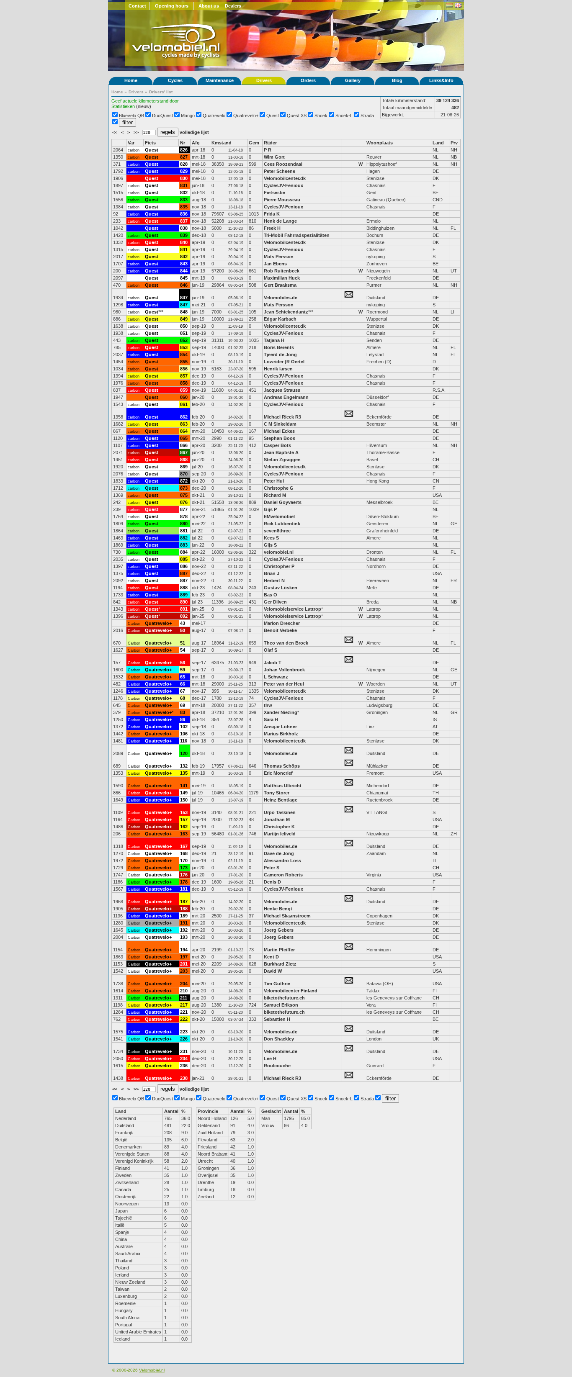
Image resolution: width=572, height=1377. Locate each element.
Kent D (271, 956)
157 (184, 819)
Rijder (270, 142)
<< (115, 132)
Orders (308, 80)
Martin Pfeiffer (279, 949)
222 (184, 1019)
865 (184, 438)
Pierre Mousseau (282, 199)
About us (208, 5)
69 (182, 705)
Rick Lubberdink (282, 523)
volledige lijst (194, 132)
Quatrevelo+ (245, 115)
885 (184, 559)
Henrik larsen (278, 368)
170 (184, 860)
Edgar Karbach (280, 318)
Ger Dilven (275, 601)
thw (268, 705)
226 (184, 1038)
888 (184, 587)
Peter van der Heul (284, 683)
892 (184, 616)
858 (184, 382)
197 (184, 956)
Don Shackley (279, 1038)
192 (184, 930)
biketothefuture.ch (284, 997)
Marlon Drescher (282, 623)
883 (184, 544)
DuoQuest (162, 115)
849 (184, 318)
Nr (182, 142)
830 (184, 178)
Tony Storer (276, 792)
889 (184, 594)
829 (184, 171)
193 (184, 937)
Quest (272, 115)
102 (184, 726)
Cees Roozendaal (283, 164)
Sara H (271, 719)
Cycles (175, 80)
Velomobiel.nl (152, 1370)
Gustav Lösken (280, 587)
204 (184, 983)
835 (184, 206)
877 (184, 509)
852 (184, 340)
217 (184, 1004)
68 (182, 698)
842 (184, 256)
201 (184, 963)
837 (184, 221)
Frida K (272, 213)
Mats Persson (279, 256)
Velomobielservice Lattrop (292, 608)
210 (184, 990)
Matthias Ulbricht (282, 785)
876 (184, 502)
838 (184, 228)
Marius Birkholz (281, 733)
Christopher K (279, 826)
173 (184, 867)
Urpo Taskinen (280, 812)
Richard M (275, 495)
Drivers (264, 80)
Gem (254, 142)
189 (184, 915)
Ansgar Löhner (280, 726)
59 (182, 669)
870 (184, 473)
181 (184, 888)
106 (184, 733)
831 (184, 185)
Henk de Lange (280, 221)
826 (184, 149)
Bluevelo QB (131, 115)
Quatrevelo (214, 115)
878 (184, 516)
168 (184, 853)
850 (184, 326)
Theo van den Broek (286, 642)
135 (184, 773)
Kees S (271, 537)
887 (184, 573)
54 (182, 650)
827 (184, 156)
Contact (137, 5)
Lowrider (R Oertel (284, 361)
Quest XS (297, 115)
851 (184, 333)
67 (182, 691)
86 (182, 719)
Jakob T (272, 662)
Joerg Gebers (279, 930)
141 (184, 785)
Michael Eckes (279, 431)
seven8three (278, 530)
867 (184, 452)
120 (184, 753)
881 (184, 530)
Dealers (233, 5)
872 (184, 480)
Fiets (150, 142)
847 (184, 297)
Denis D (272, 881)
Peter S (271, 867)
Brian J (271, 573)
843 (184, 263)
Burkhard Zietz (280, 963)
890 (184, 601)
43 (182, 623)
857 (184, 375)
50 (182, 630)
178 (184, 881)
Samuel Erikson (281, 1004)
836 (184, 213)
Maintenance (220, 80)
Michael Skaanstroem (287, 915)
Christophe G (279, 488)
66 (182, 683)
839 (184, 235)
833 (184, 199)
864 (184, 431)
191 (184, 922)
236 (184, 1065)
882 (184, 537)
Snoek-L (344, 115)
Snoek (320, 115)
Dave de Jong (279, 853)
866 (184, 445)
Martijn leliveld (280, 833)
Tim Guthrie (277, 983)
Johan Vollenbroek (284, 669)
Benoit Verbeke (280, 630)
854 (184, 354)
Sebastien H (277, 1019)
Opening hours (171, 5)
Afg (196, 142)
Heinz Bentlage (280, 799)
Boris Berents (279, 347)
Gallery (353, 80)
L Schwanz (276, 676)
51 (182, 642)
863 (184, 423)
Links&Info (441, 80)
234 (184, 1058)
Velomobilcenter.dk (285, 178)
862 (184, 416)
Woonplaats (379, 142)
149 (184, 792)
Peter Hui (274, 480)
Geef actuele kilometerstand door (145, 100)
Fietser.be (274, 192)
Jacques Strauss (282, 390)
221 (184, 1012)
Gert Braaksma (280, 285)
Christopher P (279, 566)
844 (184, 270)
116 (183, 740)
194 (184, 949)
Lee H (270, 1058)
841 (184, 249)
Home (130, 80)
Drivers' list (161, 92)
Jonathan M (277, 819)
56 (182, 662)
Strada (367, 115)
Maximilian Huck (282, 277)
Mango (188, 115)
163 (184, 833)
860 (184, 397)
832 (184, 192)
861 (184, 404)
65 (182, 676)
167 (184, 846)
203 (184, 971)
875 (184, 495)
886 (184, 566)
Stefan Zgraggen (282, 459)
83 (182, 712)
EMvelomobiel (279, 516)
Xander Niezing (280, 712)
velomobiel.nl (279, 552)
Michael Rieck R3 (282, 416)
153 (184, 812)
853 (184, 347)
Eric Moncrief (278, 773)
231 (184, 1051)
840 (184, 242)
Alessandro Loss (282, 860)
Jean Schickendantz (286, 311)
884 (184, 552)
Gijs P (270, 509)
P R (267, 149)
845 (184, 277)
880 (184, 523)
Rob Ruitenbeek (281, 270)
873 (184, 488)
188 (184, 908)
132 (184, 765)
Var (131, 142)
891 (184, 608)
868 (184, 459)
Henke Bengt (278, 908)
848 (184, 311)
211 (183, 997)
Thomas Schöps (282, 765)
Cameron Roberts (283, 874)
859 (184, 390)
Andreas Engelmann (286, 397)
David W (273, 971)
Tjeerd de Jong (280, 354)
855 (184, 361)
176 (184, 874)
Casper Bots (277, 445)
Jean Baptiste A (281, 452)
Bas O (270, 594)
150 (184, 799)
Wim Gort (274, 156)
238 (184, 1078)
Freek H (272, 228)
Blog (397, 80)
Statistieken (123, 106)
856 (184, 368)
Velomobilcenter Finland (290, 990)
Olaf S (270, 650)
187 (184, 901)
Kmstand (221, 142)
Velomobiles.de (280, 297)
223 (184, 1031)
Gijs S (270, 544)
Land (438, 142)
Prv (454, 142)
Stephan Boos (279, 438)
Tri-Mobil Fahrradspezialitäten (297, 235)
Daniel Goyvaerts (282, 502)
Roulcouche (277, 1065)
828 (184, 164)
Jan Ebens (275, 263)
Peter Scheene (279, 171)
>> (137, 132)
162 (184, 826)
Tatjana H (274, 340)
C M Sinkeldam (280, 423)
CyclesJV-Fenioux (283, 185)
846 (184, 285)
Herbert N (274, 580)
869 (184, 466)
